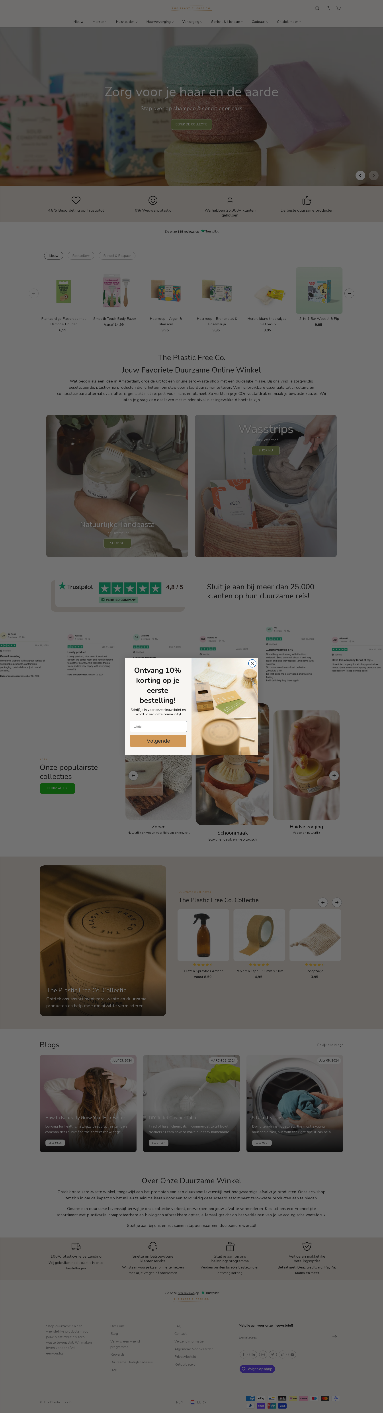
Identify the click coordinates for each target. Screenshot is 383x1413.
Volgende (158, 740)
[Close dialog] (252, 663)
